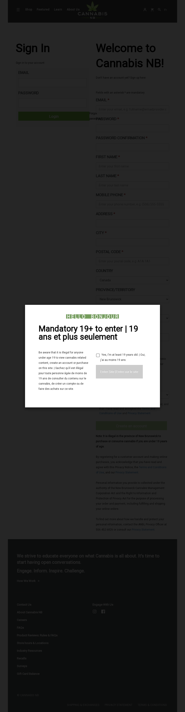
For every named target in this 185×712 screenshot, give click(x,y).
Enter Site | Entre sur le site (119, 372)
